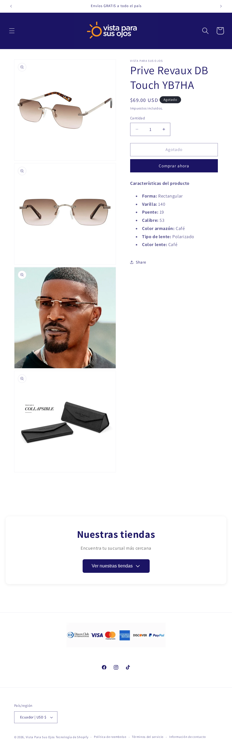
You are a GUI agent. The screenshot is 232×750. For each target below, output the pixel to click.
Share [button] (141, 262)
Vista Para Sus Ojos (40, 737)
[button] (12, 31)
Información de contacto (187, 737)
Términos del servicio (148, 737)
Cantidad (137, 118)
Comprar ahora (174, 165)
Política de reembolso (110, 737)
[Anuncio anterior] (11, 6)
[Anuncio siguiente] (221, 6)
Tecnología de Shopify (72, 737)
